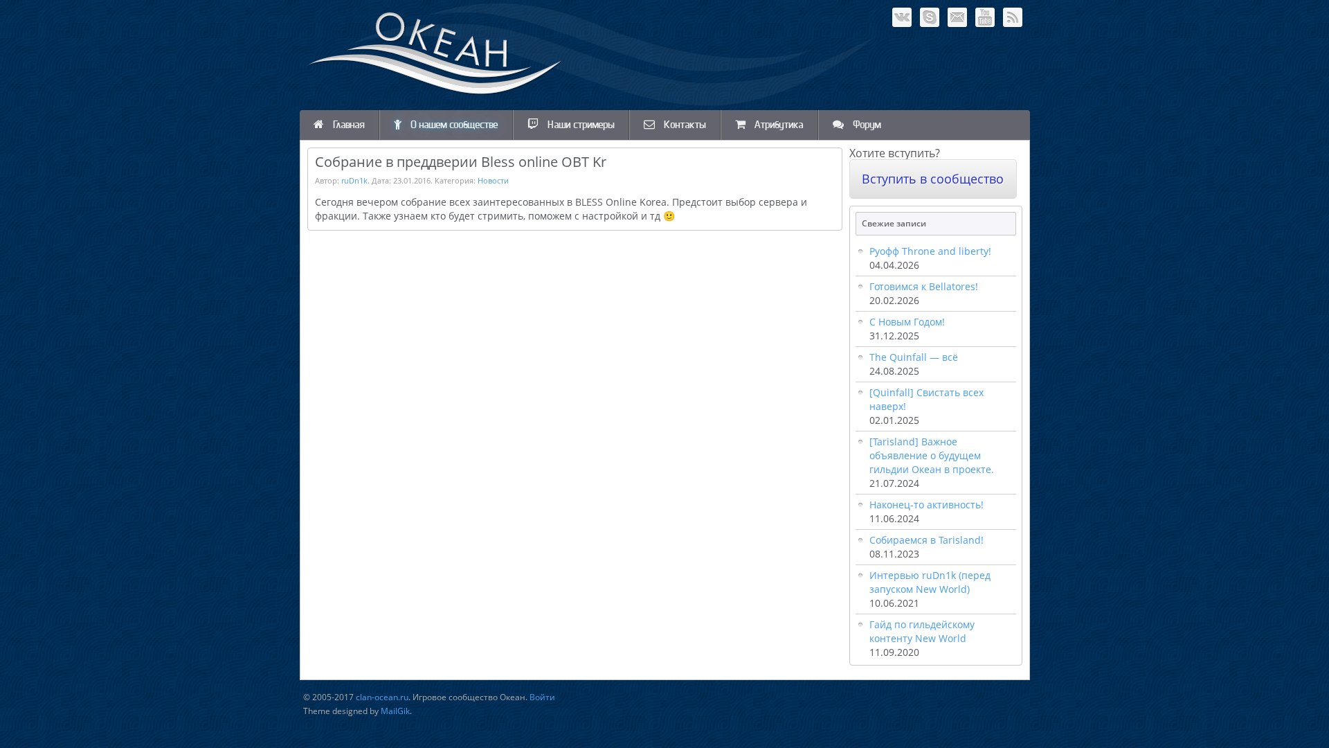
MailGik (395, 711)
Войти (542, 697)
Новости (493, 180)
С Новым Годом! (907, 321)
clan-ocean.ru (382, 697)
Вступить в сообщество (933, 178)
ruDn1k (354, 180)
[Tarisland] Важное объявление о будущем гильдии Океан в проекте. (931, 455)
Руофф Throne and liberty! (930, 251)
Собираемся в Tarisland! (926, 539)
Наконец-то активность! (926, 504)
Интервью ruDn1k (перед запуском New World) (930, 582)
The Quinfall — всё (913, 357)
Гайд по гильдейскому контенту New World (922, 631)
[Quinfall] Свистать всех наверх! (926, 399)
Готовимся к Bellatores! (923, 286)
